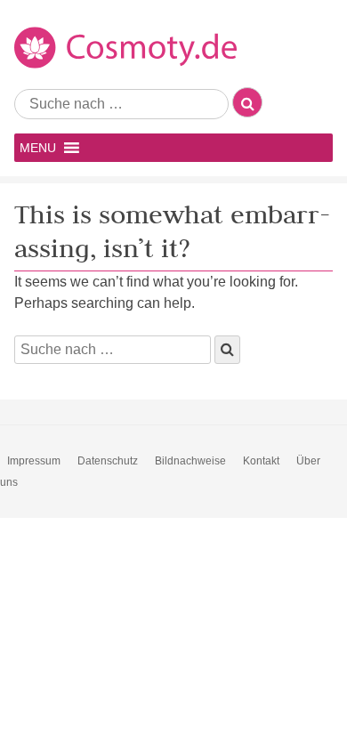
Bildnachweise (190, 461)
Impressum (34, 461)
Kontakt (261, 461)
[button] (38, 147)
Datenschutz (107, 461)
